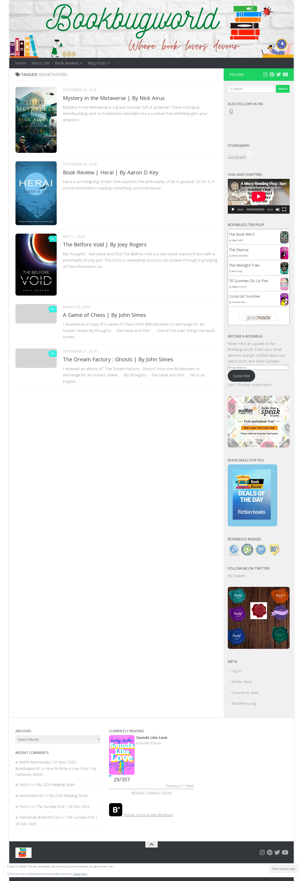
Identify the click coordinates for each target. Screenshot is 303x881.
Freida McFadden (240, 255)
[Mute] (278, 209)
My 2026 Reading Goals (55, 784)
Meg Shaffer (237, 240)
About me (40, 63)
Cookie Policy (80, 874)
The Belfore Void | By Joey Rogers (105, 244)
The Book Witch (242, 234)
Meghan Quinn (239, 286)
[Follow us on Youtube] (285, 74)
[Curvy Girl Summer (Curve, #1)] (284, 304)
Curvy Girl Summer (244, 296)
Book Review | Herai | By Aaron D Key (110, 172)
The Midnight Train (244, 265)
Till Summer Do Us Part (248, 280)
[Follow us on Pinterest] (271, 74)
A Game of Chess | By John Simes (104, 315)
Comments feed (244, 692)
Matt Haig (237, 271)
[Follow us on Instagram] (265, 74)
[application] (259, 196)
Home (20, 63)
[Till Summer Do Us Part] (284, 288)
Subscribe (241, 375)
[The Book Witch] (284, 241)
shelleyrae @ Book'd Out (39, 817)
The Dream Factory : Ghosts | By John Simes (118, 359)
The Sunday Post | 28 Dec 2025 (62, 806)
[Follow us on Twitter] (278, 74)
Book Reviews (67, 63)
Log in (236, 670)
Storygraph (237, 156)
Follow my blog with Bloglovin (147, 814)
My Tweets (236, 575)
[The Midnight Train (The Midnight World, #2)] (284, 272)
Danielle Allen (238, 302)
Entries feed (241, 681)
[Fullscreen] (284, 209)
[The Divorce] (284, 258)
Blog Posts (97, 63)
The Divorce (239, 249)
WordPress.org (243, 703)
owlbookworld (31, 795)
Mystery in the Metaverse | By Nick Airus (114, 98)
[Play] (233, 209)
